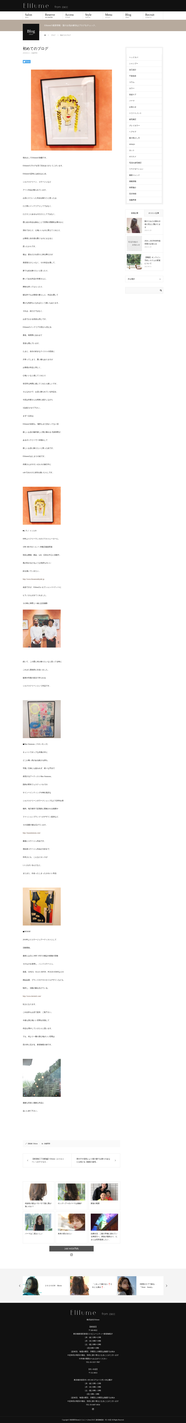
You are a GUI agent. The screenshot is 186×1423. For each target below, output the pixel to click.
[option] (46, 1285)
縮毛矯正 (132, 119)
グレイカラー (134, 126)
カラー (132, 88)
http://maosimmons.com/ (31, 833)
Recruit (149, 15)
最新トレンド (134, 175)
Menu (108, 15)
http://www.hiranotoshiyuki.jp (33, 579)
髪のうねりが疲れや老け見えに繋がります (152, 224)
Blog (128, 15)
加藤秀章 (34, 53)
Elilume (35, 1144)
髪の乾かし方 (134, 138)
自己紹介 (132, 70)
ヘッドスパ (133, 57)
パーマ (132, 101)
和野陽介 (132, 188)
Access (69, 15)
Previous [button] (19, 1285)
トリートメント (135, 113)
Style (88, 15)
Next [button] (166, 1285)
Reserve (50, 15)
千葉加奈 (132, 76)
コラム (132, 82)
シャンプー (133, 64)
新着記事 (134, 213)
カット (132, 150)
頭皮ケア (132, 95)
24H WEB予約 (71, 1248)
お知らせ (132, 107)
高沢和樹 (132, 194)
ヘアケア (132, 132)
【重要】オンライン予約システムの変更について (152, 260)
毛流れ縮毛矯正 (135, 163)
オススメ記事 (153, 213)
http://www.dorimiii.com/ (32, 996)
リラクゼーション (136, 169)
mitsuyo (132, 144)
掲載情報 (132, 181)
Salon (28, 15)
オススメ (132, 157)
